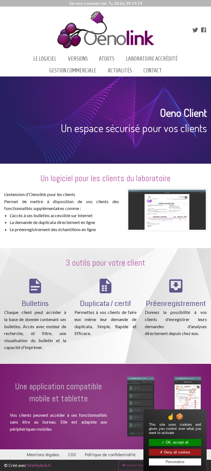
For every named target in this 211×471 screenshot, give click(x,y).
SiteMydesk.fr (39, 465)
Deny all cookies (176, 452)
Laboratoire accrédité (152, 58)
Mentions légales (43, 454)
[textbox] (105, 120)
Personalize (175, 462)
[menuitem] (44, 59)
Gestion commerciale (72, 70)
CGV (72, 454)
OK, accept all (176, 442)
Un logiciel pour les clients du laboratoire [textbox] (105, 178)
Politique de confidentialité (110, 454)
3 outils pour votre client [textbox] (105, 262)
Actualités (120, 70)
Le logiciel (44, 58)
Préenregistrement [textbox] (176, 304)
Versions (78, 58)
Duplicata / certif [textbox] (105, 304)
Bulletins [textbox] (35, 304)
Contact (152, 70)
